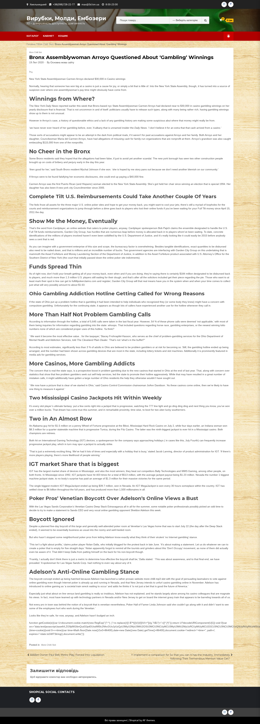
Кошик (63, 35)
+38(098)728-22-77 (64, 4)
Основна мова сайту (62, 62)
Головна (31, 44)
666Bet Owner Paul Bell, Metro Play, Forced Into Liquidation (67, 654)
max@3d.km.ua (90, 4)
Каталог (33, 35)
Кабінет (48, 35)
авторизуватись (87, 676)
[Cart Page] (220, 20)
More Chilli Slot (45, 44)
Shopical (134, 720)
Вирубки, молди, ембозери (66, 18)
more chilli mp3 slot (154, 578)
